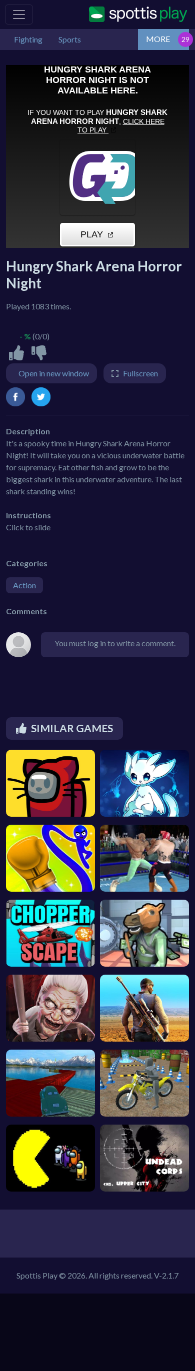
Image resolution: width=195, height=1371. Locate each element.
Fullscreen (140, 373)
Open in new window (53, 373)
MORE (158, 38)
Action (24, 585)
